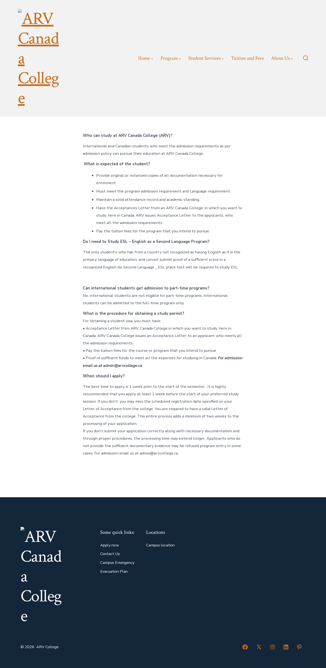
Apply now (109, 545)
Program (169, 58)
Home (144, 58)
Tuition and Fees (247, 58)
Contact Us (110, 553)
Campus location (160, 545)
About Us (280, 58)
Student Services (204, 58)
